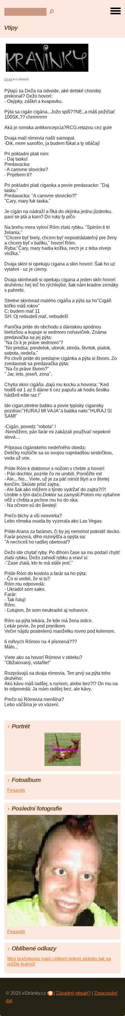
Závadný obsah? (73, 993)
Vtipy (11, 27)
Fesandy (16, 790)
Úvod (8, 79)
